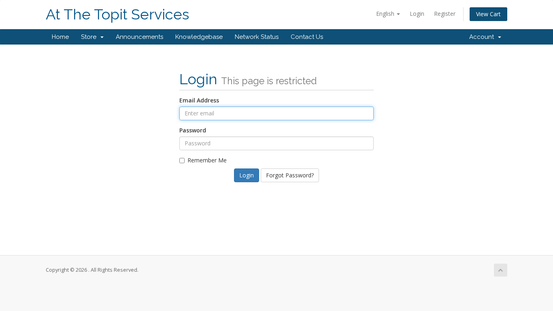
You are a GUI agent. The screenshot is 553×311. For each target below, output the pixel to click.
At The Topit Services (117, 14)
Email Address (199, 100)
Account (483, 36)
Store (90, 36)
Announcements (139, 36)
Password (192, 130)
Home (60, 36)
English (386, 13)
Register (444, 13)
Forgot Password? (290, 175)
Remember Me (207, 160)
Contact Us (307, 36)
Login (417, 13)
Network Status (257, 36)
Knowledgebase (199, 36)
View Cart (488, 14)
